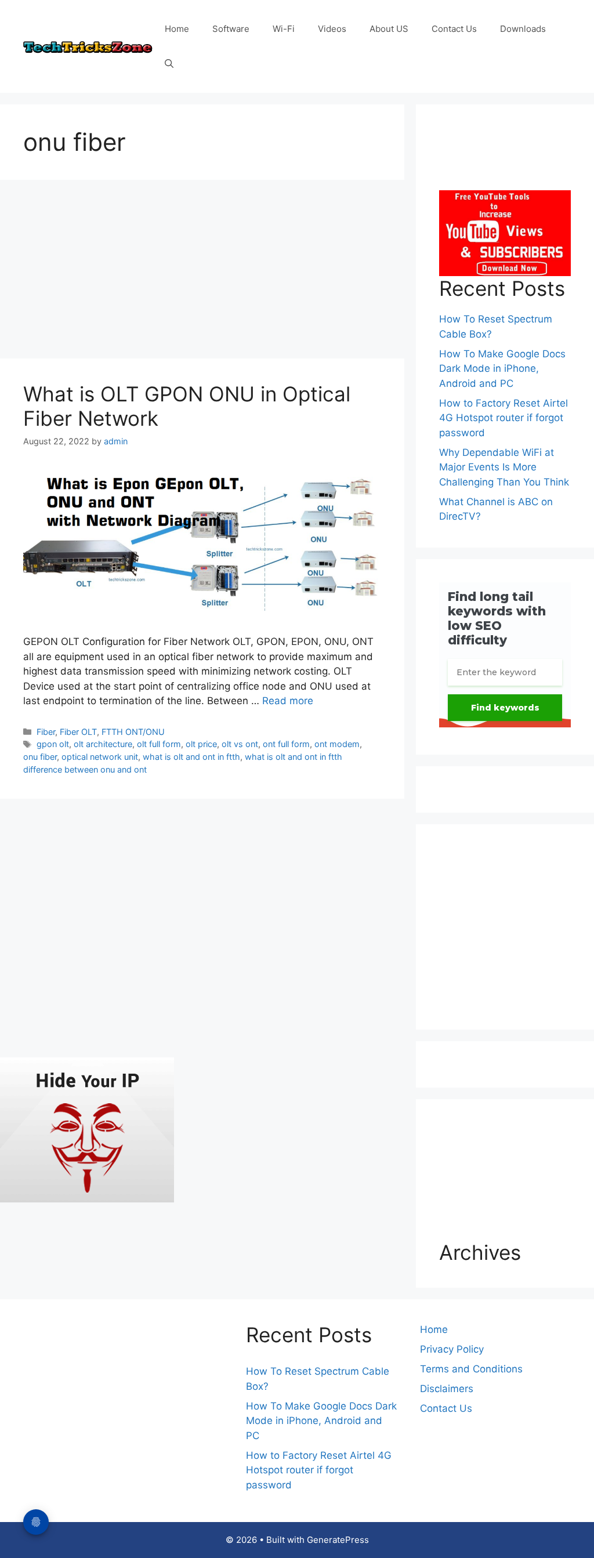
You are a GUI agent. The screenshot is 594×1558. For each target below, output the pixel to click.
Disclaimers (446, 1388)
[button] (169, 63)
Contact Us (454, 28)
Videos (332, 28)
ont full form (286, 744)
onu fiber (40, 757)
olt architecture (103, 744)
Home (177, 28)
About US (389, 28)
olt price (201, 744)
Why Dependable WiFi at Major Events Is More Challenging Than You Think (504, 467)
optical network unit (99, 757)
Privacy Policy (452, 1349)
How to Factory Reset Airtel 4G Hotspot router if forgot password (503, 418)
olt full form (159, 744)
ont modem (337, 744)
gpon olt (53, 744)
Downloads (523, 28)
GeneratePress (338, 1539)
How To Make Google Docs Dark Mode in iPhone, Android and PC (502, 368)
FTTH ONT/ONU (133, 732)
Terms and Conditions (471, 1369)
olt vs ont (240, 744)
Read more (287, 700)
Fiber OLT (78, 732)
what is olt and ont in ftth (191, 757)
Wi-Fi (284, 28)
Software (230, 28)
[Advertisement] (202, 272)
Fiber (46, 732)
